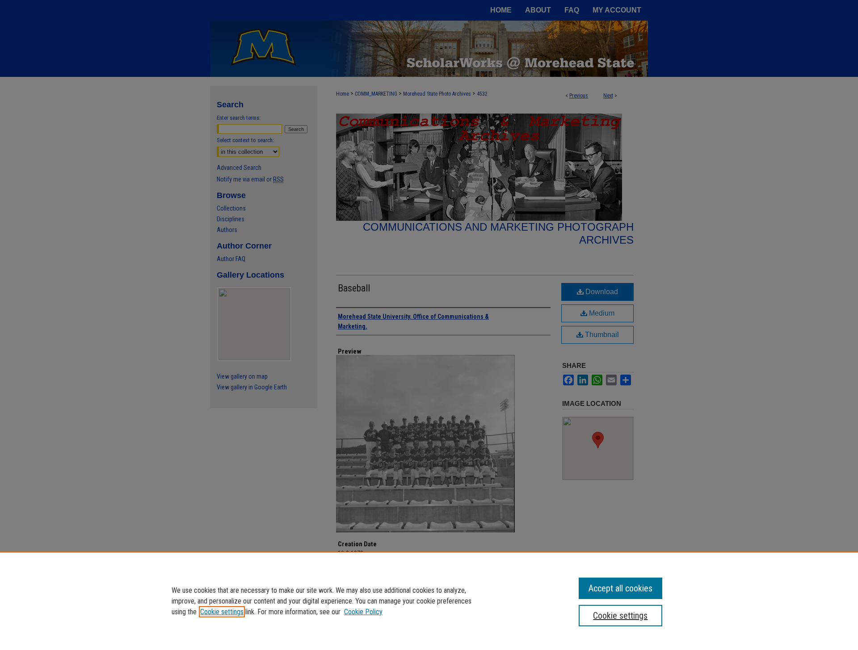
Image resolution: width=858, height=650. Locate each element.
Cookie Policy (363, 612)
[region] (429, 601)
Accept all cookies (620, 588)
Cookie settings (222, 612)
